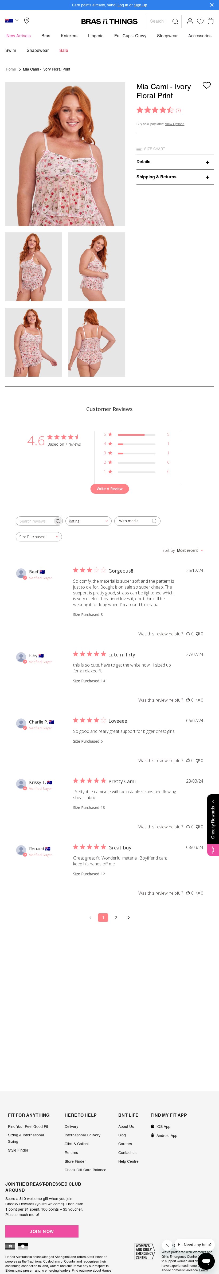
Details (143, 161)
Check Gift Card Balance (85, 1170)
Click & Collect (77, 1144)
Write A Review (110, 488)
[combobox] (88, 521)
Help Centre (128, 1161)
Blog (122, 1135)
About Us (126, 1126)
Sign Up (140, 5)
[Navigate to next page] (129, 917)
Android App (167, 1135)
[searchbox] (34, 521)
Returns (71, 1152)
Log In (123, 5)
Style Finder (18, 1150)
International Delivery (82, 1135)
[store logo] (109, 21)
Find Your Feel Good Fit (28, 1126)
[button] (12, 21)
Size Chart (154, 149)
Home (11, 69)
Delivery (71, 1126)
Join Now (42, 1231)
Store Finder (75, 1161)
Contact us (127, 1152)
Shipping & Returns (156, 176)
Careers (125, 1144)
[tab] (175, 161)
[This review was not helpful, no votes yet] (198, 634)
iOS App (163, 1126)
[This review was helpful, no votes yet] (188, 634)
